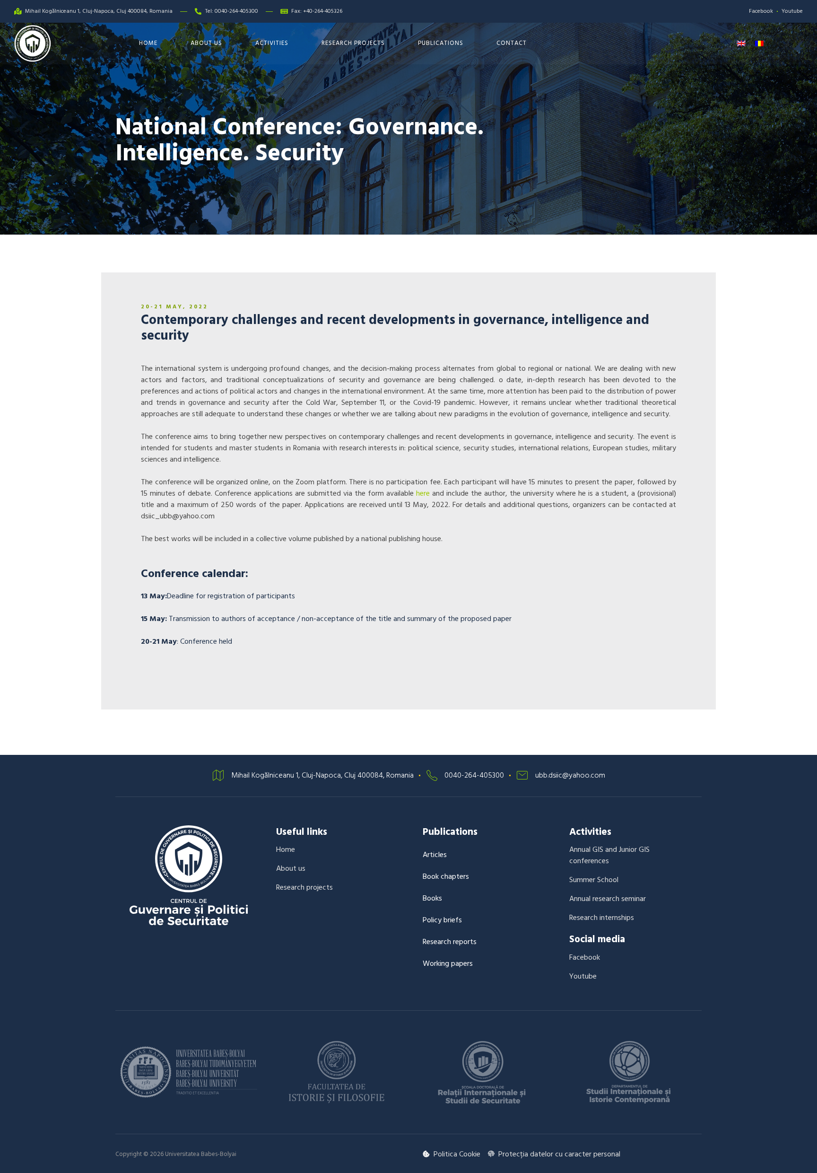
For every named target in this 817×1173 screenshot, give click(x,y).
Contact (511, 43)
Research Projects (353, 43)
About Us (206, 43)
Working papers (448, 963)
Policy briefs (442, 920)
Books (432, 898)
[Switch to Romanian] (759, 43)
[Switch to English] (741, 43)
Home (148, 43)
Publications (440, 43)
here (423, 493)
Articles (435, 855)
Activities (271, 43)
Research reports (450, 942)
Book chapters (446, 876)
